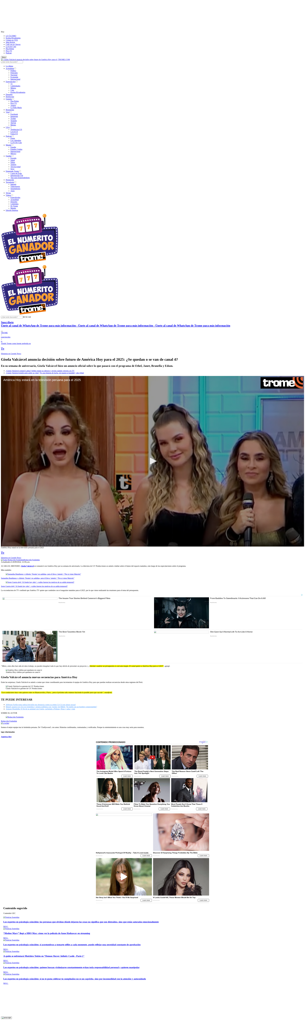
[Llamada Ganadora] (30, 263)
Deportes (9, 94)
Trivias (8, 193)
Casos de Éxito (16, 173)
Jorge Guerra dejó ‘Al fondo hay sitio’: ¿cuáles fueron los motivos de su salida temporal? (34, 586)
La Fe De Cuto (16, 143)
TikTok (13, 123)
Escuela (13, 158)
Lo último (9, 66)
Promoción (10, 180)
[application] (152, 461)
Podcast (9, 53)
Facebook (14, 114)
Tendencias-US (16, 129)
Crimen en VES (12, 40)
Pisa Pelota (10, 49)
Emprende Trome (12, 171)
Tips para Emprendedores (20, 178)
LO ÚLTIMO (11, 36)
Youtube (13, 121)
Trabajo (13, 165)
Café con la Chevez (13, 44)
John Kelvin (10, 42)
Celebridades (15, 86)
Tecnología (10, 182)
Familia (8, 156)
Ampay (13, 105)
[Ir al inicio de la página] (6, 1017)
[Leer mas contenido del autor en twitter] (5, 723)
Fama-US (14, 134)
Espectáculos (10, 82)
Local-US (14, 132)
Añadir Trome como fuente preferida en (16, 343)
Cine (12, 90)
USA (8, 127)
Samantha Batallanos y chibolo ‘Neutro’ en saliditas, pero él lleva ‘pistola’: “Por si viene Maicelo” (37, 578)
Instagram (14, 116)
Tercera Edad (15, 167)
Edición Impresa (12, 210)
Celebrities (14, 204)
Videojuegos (15, 186)
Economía (14, 77)
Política (13, 71)
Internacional (15, 79)
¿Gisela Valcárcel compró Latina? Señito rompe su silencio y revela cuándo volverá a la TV (40, 371)
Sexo (12, 169)
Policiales (14, 73)
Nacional (13, 75)
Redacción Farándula (32, 560)
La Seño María (16, 108)
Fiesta (12, 138)
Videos (8, 195)
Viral (7, 112)
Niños (12, 162)
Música (13, 88)
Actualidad (10, 68)
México (13, 154)
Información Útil (16, 176)
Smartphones (15, 189)
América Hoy (6, 737)
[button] (27, 317)
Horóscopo (10, 97)
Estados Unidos (16, 149)
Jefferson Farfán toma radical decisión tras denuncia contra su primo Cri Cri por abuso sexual (41, 705)
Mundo (8, 145)
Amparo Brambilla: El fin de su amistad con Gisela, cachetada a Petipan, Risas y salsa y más (40, 709)
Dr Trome (14, 206)
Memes (13, 125)
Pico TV (9, 51)
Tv (11, 84)
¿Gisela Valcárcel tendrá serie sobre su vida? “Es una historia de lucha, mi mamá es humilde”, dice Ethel (45, 373)
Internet (13, 184)
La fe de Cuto (11, 47)
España (13, 147)
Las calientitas (15, 140)
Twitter (13, 119)
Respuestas (10, 110)
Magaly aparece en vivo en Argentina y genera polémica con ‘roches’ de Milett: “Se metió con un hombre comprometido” (51, 707)
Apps (12, 191)
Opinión (9, 99)
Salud (12, 160)
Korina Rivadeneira (13, 38)
